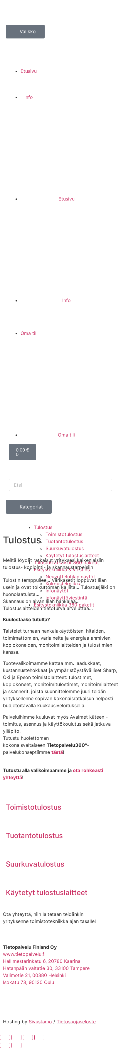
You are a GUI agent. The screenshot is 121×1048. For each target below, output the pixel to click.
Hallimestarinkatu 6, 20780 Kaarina (41, 961)
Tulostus (43, 527)
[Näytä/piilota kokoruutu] (16, 1037)
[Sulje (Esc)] (39, 1037)
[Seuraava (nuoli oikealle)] (16, 1045)
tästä (57, 752)
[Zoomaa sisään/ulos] (5, 1037)
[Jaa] (28, 1037)
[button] (60, 42)
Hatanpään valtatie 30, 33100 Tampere (46, 968)
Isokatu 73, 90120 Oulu (28, 982)
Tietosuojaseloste (76, 1022)
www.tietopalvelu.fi (24, 954)
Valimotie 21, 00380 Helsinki (34, 975)
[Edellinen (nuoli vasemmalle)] (5, 1045)
